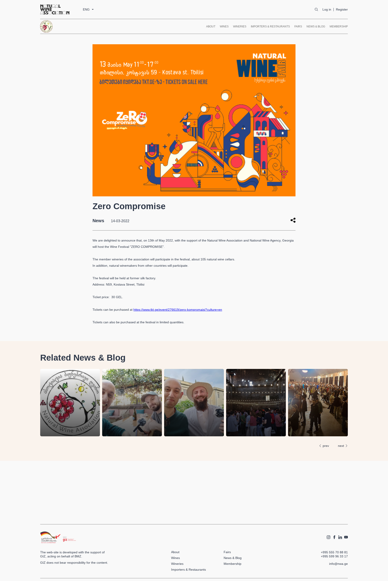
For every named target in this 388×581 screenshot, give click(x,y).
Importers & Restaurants (270, 26)
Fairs (298, 26)
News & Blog (315, 26)
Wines (224, 26)
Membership (339, 26)
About (210, 26)
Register (342, 9)
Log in (326, 9)
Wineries (239, 26)
